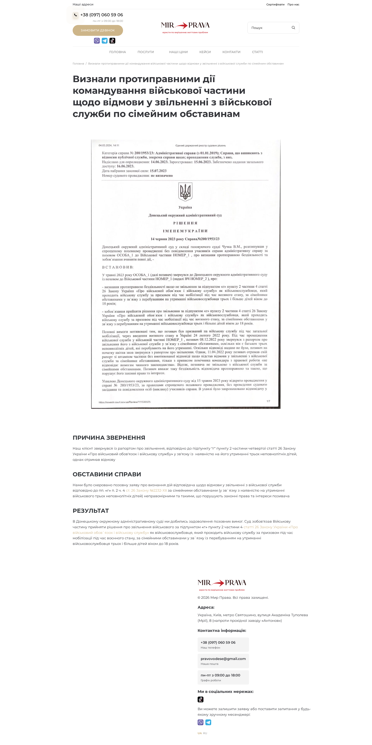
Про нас (293, 4)
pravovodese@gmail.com (223, 661)
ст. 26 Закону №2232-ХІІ (146, 490)
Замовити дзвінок (98, 30)
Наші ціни (178, 52)
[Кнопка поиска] (293, 28)
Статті (257, 52)
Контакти (231, 52)
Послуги (146, 52)
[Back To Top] (361, 734)
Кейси (205, 52)
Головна (117, 52)
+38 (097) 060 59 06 (101, 14)
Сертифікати (275, 4)
